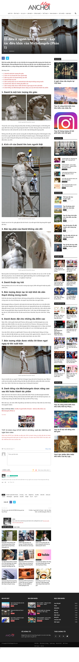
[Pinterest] (59, 636)
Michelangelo (9, 496)
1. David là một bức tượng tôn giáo (13, 73)
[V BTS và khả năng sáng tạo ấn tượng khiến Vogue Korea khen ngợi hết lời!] (72, 277)
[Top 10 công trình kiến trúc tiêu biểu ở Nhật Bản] (5, 605)
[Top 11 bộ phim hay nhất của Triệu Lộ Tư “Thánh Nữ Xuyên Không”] (72, 310)
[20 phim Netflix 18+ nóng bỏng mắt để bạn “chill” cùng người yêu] (57, 160)
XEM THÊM (17, 527)
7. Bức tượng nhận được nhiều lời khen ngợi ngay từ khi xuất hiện (22, 85)
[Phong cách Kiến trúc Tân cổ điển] (5, 612)
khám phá (48, 494)
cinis (13, 519)
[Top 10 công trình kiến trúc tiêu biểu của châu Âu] (65, 95)
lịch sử (3, 496)
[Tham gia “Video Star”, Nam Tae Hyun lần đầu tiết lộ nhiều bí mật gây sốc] (59, 291)
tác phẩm (22, 496)
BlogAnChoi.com (25, 635)
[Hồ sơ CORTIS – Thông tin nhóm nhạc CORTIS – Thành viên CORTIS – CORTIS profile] (32, 605)
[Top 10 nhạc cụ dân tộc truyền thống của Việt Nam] (5, 620)
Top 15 (35, 496)
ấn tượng (21, 494)
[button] (75, 13)
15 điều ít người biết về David (12, 494)
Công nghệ (37, 13)
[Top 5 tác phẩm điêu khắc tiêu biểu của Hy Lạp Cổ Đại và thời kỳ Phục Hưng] (65, 444)
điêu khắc (42, 494)
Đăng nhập (48, 448)
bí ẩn (26, 494)
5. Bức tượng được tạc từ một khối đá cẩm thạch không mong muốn (23, 81)
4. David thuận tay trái (9, 79)
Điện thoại (21, 559)
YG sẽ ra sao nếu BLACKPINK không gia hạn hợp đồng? (13, 511)
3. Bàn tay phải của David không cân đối (15, 77)
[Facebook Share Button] (3, 58)
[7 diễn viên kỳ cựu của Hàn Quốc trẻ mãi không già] (59, 263)
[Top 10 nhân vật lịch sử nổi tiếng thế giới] (58, 238)
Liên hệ (42, 646)
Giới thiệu (36, 643)
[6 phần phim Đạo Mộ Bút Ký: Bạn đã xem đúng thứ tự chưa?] (57, 174)
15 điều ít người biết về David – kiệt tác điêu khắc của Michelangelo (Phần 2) (40, 511)
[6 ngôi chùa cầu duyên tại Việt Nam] (65, 70)
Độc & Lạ (56, 313)
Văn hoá (56, 78)
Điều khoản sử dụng (44, 643)
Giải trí (10, 13)
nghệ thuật (16, 496)
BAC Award (36, 646)
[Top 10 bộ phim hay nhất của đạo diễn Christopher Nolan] (59, 277)
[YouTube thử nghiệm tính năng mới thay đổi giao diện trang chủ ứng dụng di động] (43, 554)
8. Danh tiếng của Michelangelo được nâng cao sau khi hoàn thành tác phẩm (25, 87)
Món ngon (57, 622)
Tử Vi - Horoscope (70, 294)
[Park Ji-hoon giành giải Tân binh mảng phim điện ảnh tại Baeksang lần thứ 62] (43, 535)
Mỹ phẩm (56, 608)
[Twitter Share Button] (7, 58)
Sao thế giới (21, 540)
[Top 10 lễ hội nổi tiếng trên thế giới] (65, 419)
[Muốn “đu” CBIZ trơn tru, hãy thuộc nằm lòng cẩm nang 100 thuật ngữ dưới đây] (59, 310)
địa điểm (37, 494)
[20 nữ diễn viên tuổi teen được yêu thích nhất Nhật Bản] (57, 180)
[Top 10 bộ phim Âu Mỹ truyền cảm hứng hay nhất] (58, 228)
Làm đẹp (29, 13)
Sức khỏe (61, 13)
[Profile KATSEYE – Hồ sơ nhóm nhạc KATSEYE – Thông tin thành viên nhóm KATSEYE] (57, 166)
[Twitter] (67, 636)
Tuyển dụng (52, 643)
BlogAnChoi (31, 494)
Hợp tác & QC (59, 643)
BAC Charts (65, 643)
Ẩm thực (16, 13)
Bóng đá (56, 617)
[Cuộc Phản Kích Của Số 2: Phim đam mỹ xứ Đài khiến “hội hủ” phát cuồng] (72, 324)
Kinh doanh (53, 13)
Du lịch (23, 13)
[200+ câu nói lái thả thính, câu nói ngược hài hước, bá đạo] (57, 186)
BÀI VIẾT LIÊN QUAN (7, 527)
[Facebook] (55, 636)
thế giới (26, 496)
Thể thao (45, 13)
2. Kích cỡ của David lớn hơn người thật (15, 75)
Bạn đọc (68, 13)
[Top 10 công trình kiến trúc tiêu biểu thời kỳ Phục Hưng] (65, 394)
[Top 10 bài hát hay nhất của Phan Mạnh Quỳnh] (58, 247)
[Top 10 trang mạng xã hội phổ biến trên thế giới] (65, 120)
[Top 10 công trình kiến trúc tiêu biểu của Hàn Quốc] (58, 218)
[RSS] (63, 636)
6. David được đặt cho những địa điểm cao (15, 83)
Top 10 (31, 496)
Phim (37, 578)
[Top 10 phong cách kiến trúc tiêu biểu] (58, 209)
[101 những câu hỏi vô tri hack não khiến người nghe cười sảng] (59, 368)
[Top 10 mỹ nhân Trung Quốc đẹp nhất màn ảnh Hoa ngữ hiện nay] (59, 341)
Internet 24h (38, 559)
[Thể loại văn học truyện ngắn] (58, 200)
